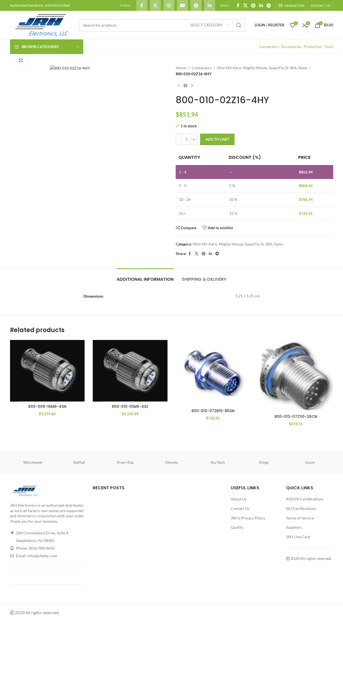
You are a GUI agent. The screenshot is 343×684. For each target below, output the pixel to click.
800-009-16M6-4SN (47, 406)
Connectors (269, 46)
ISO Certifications (301, 508)
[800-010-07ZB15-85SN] (213, 373)
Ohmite (171, 462)
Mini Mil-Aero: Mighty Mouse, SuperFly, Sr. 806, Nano (262, 67)
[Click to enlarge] (21, 60)
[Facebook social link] (141, 5)
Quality (237, 527)
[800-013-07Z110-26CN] (295, 376)
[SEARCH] (239, 25)
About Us (238, 499)
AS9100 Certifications (304, 499)
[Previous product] (179, 86)
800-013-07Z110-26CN (295, 416)
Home (181, 67)
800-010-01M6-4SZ (130, 406)
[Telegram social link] (269, 5)
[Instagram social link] (169, 5)
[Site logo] (41, 24)
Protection (313, 46)
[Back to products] (185, 86)
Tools (328, 46)
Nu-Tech (218, 462)
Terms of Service (300, 518)
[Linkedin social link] (209, 5)
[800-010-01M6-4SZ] (130, 371)
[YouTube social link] (182, 5)
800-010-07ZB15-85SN (213, 411)
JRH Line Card (298, 536)
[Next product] (192, 86)
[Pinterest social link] (196, 5)
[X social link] (155, 5)
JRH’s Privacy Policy (248, 518)
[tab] (145, 276)
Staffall (79, 462)
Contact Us (240, 508)
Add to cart (217, 139)
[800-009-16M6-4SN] (47, 371)
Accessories (291, 46)
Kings (264, 462)
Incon (310, 462)
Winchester (33, 462)
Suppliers (294, 527)
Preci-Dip (125, 462)
